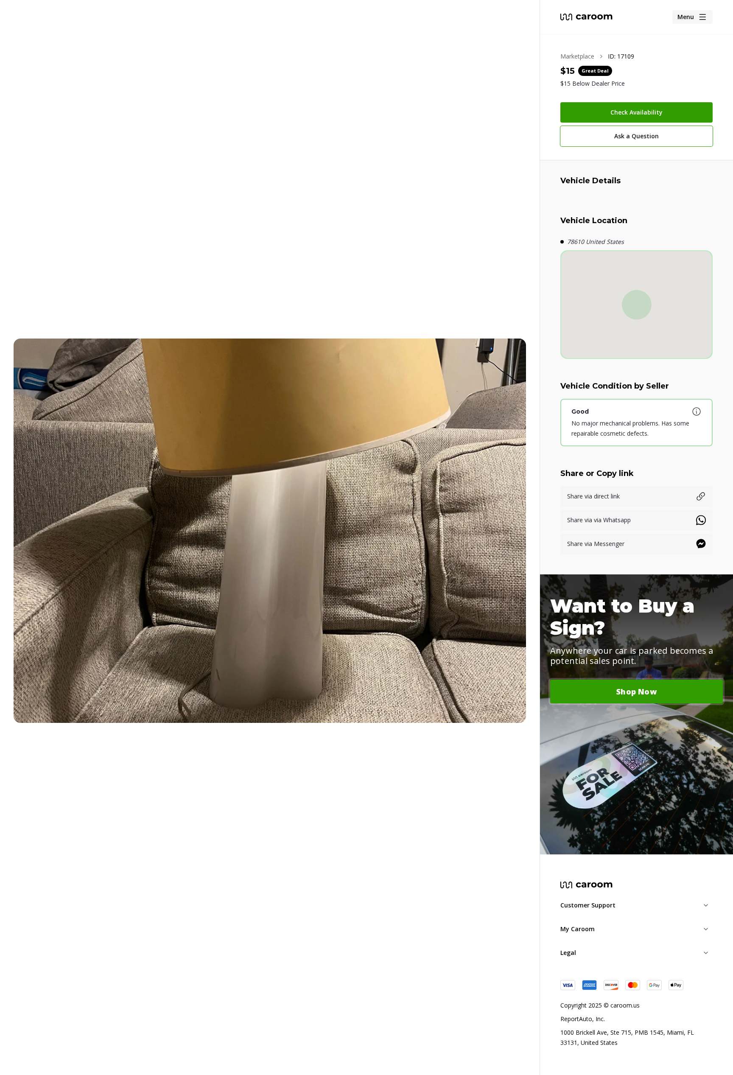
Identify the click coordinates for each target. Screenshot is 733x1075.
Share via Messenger (595, 544)
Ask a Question (636, 136)
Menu (685, 17)
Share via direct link (593, 496)
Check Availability (636, 112)
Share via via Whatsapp (599, 520)
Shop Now (636, 691)
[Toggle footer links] (706, 905)
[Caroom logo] (586, 17)
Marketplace (577, 56)
